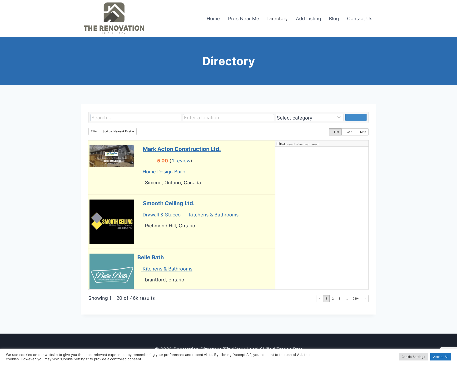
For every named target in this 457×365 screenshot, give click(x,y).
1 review (181, 161)
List (336, 132)
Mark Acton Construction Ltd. (182, 149)
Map (362, 132)
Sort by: (117, 131)
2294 (356, 298)
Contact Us (359, 18)
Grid (349, 132)
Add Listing (308, 18)
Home (213, 18)
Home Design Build (163, 172)
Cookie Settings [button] (413, 357)
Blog (334, 18)
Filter (94, 131)
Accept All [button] (440, 357)
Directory (277, 18)
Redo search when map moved (299, 144)
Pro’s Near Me (243, 18)
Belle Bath (150, 257)
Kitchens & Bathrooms (212, 215)
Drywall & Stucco (161, 215)
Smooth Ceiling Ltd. (169, 203)
